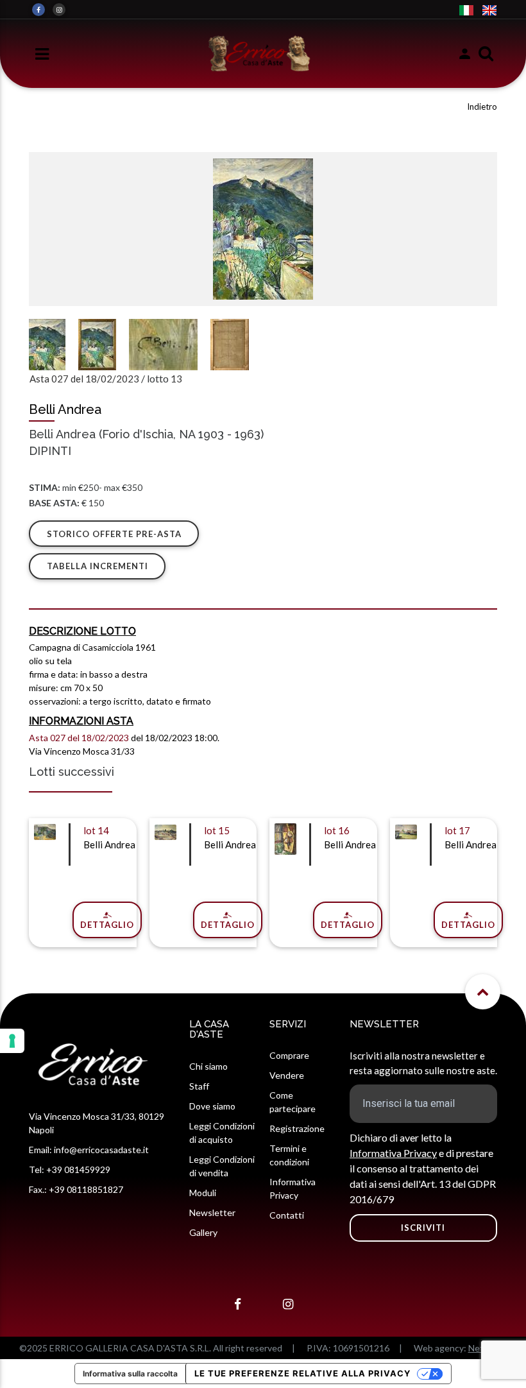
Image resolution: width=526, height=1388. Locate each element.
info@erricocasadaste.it (101, 1149)
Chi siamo (208, 1066)
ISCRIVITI (423, 1227)
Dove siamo (212, 1106)
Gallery (203, 1232)
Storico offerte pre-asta (114, 534)
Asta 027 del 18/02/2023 (84, 378)
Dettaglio (107, 925)
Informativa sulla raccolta (130, 1373)
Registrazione (297, 1128)
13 (176, 378)
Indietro (482, 106)
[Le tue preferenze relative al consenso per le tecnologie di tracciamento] (12, 1041)
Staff (199, 1086)
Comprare (289, 1055)
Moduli (202, 1192)
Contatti (286, 1215)
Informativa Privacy (393, 1153)
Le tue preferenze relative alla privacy (302, 1373)
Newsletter (212, 1212)
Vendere (286, 1075)
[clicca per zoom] (263, 229)
